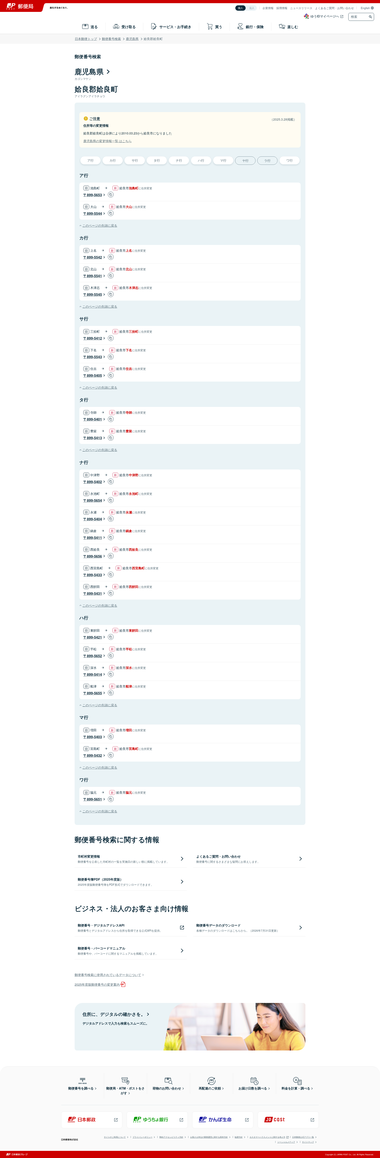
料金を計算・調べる (296, 1088)
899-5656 (94, 556)
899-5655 (94, 693)
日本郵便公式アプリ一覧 (303, 1137)
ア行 (90, 160)
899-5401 (94, 419)
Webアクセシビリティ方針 (171, 1137)
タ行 (157, 160)
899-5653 (94, 194)
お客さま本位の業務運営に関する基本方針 (209, 1137)
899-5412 (94, 338)
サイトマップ (308, 1142)
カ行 (112, 160)
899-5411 (94, 537)
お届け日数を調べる (252, 1088)
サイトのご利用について (115, 1137)
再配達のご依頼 (210, 1088)
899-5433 (94, 574)
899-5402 (94, 481)
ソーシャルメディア (286, 1142)
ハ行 (201, 160)
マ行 (223, 160)
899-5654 (94, 500)
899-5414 (94, 674)
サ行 (135, 160)
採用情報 (281, 8)
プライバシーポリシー (142, 1137)
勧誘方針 (239, 1137)
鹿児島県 (132, 38)
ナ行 (179, 160)
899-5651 (94, 799)
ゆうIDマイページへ (325, 16)
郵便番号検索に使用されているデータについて (108, 974)
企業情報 (268, 8)
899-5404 (94, 519)
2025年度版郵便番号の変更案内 (97, 984)
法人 (251, 8)
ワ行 (289, 160)
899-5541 (94, 275)
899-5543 (94, 356)
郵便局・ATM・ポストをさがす (125, 1090)
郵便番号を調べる (81, 1088)
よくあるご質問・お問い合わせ (334, 8)
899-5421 (94, 637)
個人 (240, 8)
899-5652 (94, 655)
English (365, 8)
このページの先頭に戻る (99, 225)
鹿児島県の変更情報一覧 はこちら (107, 141)
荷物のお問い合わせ (167, 1088)
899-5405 (94, 375)
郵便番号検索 (111, 38)
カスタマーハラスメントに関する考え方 (267, 1137)
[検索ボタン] (371, 17)
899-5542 (94, 257)
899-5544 (94, 213)
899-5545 (94, 294)
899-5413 (94, 437)
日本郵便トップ (86, 38)
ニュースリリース (301, 8)
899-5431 (94, 593)
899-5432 (94, 755)
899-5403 (94, 736)
